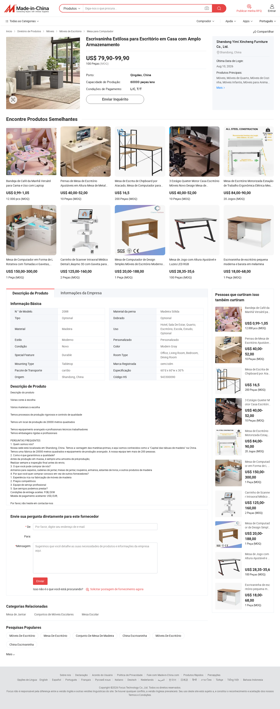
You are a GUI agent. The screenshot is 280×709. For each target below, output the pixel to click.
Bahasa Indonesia (253, 679)
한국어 (172, 679)
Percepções (214, 675)
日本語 (184, 679)
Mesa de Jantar (16, 614)
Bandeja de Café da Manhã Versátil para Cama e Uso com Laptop (257, 310)
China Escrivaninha (135, 636)
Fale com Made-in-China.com (163, 675)
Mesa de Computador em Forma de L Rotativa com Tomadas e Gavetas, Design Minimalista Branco (257, 464)
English (44, 679)
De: (28, 527)
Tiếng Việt (233, 679)
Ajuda (229, 21)
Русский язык (102, 679)
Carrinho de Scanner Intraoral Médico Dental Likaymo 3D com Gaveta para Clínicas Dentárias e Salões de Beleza (258, 494)
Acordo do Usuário (102, 675)
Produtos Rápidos (193, 675)
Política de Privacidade (129, 675)
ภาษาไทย (206, 679)
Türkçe (219, 679)
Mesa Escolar (90, 614)
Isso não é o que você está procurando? (58, 589)
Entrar (272, 11)
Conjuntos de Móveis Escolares (54, 614)
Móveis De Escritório (22, 636)
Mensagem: (23, 546)
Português (71, 679)
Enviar (40, 581)
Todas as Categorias (23, 21)
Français (86, 679)
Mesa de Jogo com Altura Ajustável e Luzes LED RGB (257, 556)
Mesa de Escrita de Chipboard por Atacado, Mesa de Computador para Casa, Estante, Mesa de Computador (257, 371)
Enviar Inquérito (115, 99)
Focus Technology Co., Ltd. (133, 687)
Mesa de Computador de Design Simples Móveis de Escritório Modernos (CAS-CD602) (257, 525)
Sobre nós (65, 675)
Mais (219, 87)
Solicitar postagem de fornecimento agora (114, 589)
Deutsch (132, 679)
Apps (246, 21)
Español (56, 679)
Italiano (119, 679)
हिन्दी (194, 679)
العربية (161, 679)
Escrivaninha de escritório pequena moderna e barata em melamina (258, 587)
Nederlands (147, 679)
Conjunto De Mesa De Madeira (95, 636)
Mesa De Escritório (55, 636)
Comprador (204, 21)
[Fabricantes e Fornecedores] (26, 8)
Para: (27, 536)
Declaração (81, 675)
